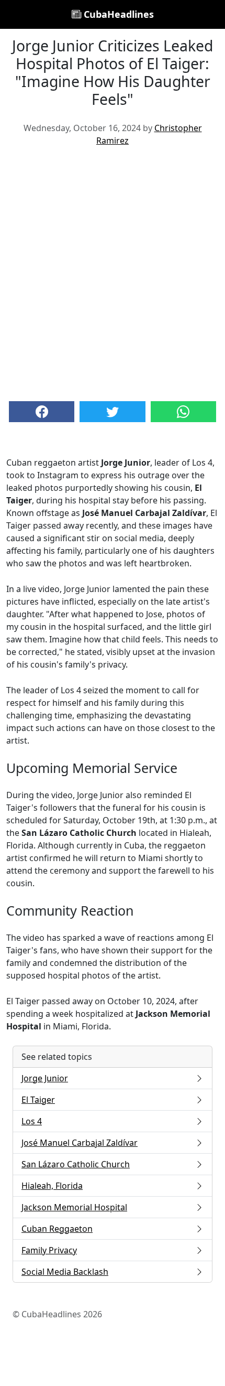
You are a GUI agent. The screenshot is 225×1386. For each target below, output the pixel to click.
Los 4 (31, 1121)
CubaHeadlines (117, 14)
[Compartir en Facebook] (41, 411)
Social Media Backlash (64, 1271)
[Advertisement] (112, 272)
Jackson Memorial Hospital (74, 1207)
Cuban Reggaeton (57, 1228)
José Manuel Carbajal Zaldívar (79, 1142)
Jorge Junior (44, 1078)
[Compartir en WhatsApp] (183, 411)
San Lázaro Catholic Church (75, 1164)
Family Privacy (49, 1250)
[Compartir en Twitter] (112, 411)
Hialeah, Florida (52, 1185)
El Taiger (38, 1099)
